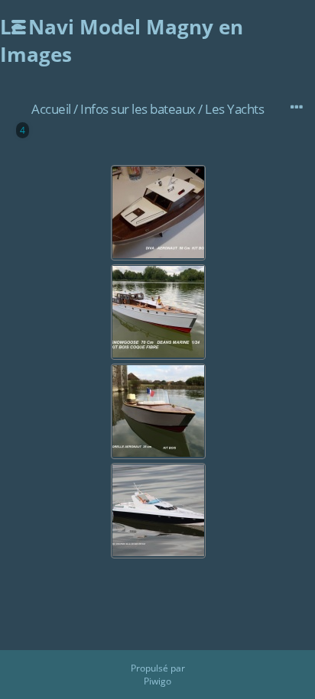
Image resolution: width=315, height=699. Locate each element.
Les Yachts (234, 109)
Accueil (51, 109)
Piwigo (157, 681)
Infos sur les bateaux (138, 109)
